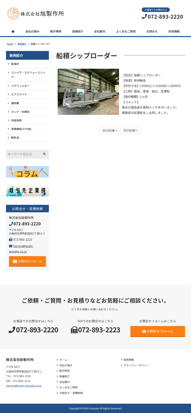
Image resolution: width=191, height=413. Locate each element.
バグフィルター (20, 86)
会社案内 (99, 31)
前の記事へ (110, 130)
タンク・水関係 (20, 112)
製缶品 (15, 137)
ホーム (63, 359)
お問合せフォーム (30, 261)
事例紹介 (16, 55)
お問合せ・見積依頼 (71, 393)
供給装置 (16, 120)
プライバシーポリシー (136, 365)
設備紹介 (77, 31)
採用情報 (174, 31)
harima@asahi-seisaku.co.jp (23, 385)
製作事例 (55, 31)
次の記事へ (130, 130)
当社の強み (32, 31)
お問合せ (152, 31)
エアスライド (19, 94)
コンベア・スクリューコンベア (28, 75)
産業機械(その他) (21, 129)
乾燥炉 (15, 64)
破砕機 (15, 103)
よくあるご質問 (126, 31)
